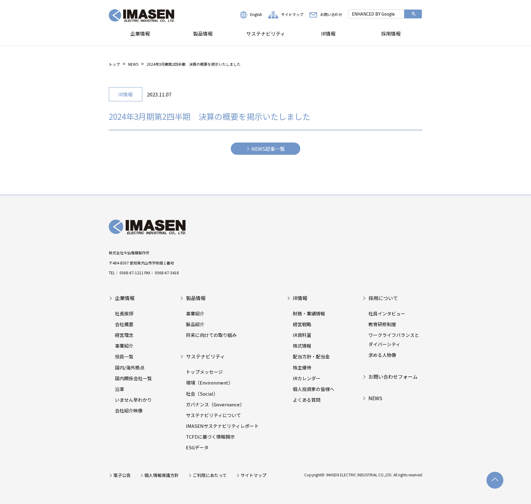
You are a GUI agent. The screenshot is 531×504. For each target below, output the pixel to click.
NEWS (133, 64)
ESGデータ (197, 447)
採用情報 (391, 33)
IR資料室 (302, 335)
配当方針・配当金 (311, 356)
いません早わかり (133, 400)
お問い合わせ (331, 14)
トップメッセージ (204, 372)
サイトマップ (292, 14)
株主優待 (302, 367)
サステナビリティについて (213, 415)
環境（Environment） (209, 382)
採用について (383, 298)
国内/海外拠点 (129, 367)
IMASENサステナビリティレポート (222, 426)
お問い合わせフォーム (393, 376)
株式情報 (302, 345)
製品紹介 (195, 324)
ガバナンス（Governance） (215, 404)
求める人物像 (382, 355)
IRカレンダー (307, 378)
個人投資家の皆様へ (313, 389)
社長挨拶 (124, 313)
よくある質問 (307, 400)
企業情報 (140, 33)
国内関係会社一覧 (133, 378)
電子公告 (122, 475)
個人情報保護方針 (161, 475)
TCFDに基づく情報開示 (210, 436)
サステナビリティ (265, 33)
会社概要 (124, 324)
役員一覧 (124, 356)
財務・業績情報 (309, 313)
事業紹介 (124, 345)
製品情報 (203, 33)
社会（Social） (202, 393)
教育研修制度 (382, 324)
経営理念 (124, 335)
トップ (114, 64)
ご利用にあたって (210, 475)
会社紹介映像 (129, 410)
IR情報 (328, 33)
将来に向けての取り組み (211, 335)
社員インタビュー (386, 313)
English (256, 14)
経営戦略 (302, 324)
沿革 (119, 389)
